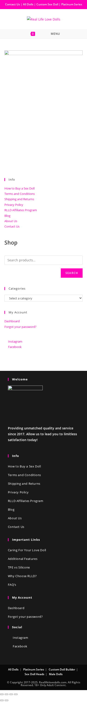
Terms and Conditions (19, 194)
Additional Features (22, 559)
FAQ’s (12, 585)
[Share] (6, 694)
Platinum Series (71, 4)
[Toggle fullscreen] (11, 694)
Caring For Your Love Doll (27, 550)
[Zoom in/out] (16, 694)
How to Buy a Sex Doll (19, 188)
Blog (7, 216)
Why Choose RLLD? (22, 576)
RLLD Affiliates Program (20, 210)
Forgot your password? (20, 327)
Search (71, 273)
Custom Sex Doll (47, 4)
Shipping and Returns (19, 199)
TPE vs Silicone (19, 567)
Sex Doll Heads (34, 674)
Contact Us (12, 4)
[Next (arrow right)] (6, 700)
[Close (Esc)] (2, 694)
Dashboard (12, 321)
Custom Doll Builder (62, 669)
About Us (10, 221)
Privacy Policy (13, 205)
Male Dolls (56, 674)
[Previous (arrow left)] (2, 700)
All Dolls (28, 4)
